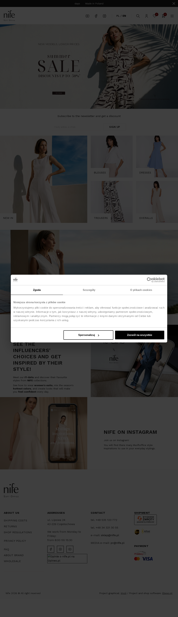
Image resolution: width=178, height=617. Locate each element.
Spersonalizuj (86, 334)
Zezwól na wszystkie (139, 334)
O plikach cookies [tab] (141, 289)
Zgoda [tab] (37, 289)
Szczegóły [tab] (89, 289)
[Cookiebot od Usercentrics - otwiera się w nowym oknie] (149, 280)
